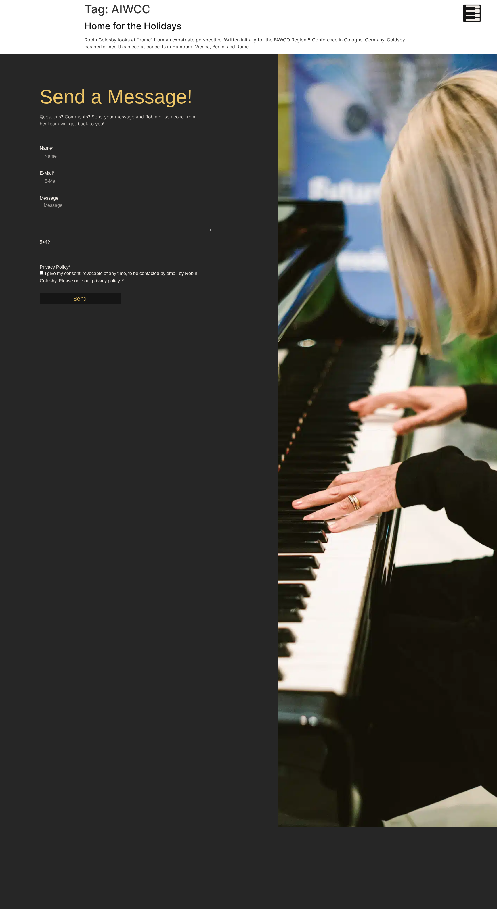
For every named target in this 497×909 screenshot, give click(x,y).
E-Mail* (47, 173)
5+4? (45, 242)
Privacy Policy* (55, 267)
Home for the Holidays (133, 26)
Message (49, 198)
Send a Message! (116, 96)
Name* (47, 148)
